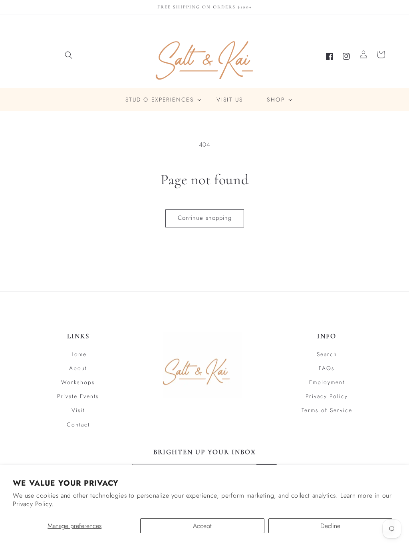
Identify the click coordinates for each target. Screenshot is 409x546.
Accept (202, 525)
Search (327, 354)
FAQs (327, 368)
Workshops (78, 382)
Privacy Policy (327, 396)
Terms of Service (327, 410)
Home (78, 354)
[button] (68, 55)
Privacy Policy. (33, 503)
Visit (78, 410)
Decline (330, 525)
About (78, 368)
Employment (327, 382)
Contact (78, 424)
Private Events (78, 396)
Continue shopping (205, 217)
